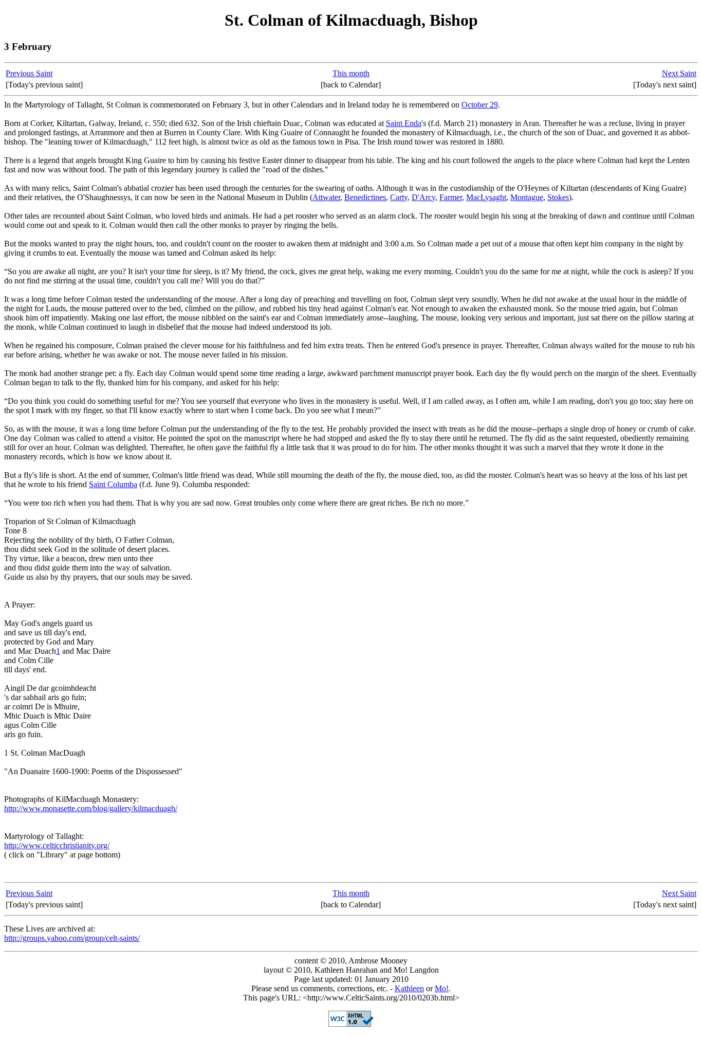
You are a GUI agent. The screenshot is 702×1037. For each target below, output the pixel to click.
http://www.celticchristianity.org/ (56, 845)
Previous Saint (29, 73)
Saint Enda (403, 123)
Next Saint (679, 73)
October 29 (479, 104)
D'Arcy (423, 197)
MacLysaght (486, 197)
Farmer (450, 197)
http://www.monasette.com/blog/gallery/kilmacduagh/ (90, 808)
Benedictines (365, 197)
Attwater (326, 197)
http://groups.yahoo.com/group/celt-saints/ (72, 938)
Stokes (558, 197)
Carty (399, 197)
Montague (526, 197)
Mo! (442, 988)
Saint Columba (113, 484)
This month (351, 73)
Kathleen (409, 988)
